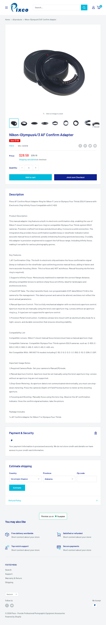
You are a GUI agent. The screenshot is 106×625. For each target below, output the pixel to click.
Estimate (17, 487)
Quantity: (13, 167)
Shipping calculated (27, 159)
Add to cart (30, 177)
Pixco (11, 146)
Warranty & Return (13, 578)
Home (7, 19)
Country (13, 473)
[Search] (84, 7)
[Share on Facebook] (80, 146)
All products (17, 19)
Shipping (9, 582)
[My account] (93, 7)
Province (47, 473)
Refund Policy (15, 500)
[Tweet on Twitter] (90, 146)
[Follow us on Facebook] (7, 605)
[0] (98, 7)
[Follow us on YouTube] (12, 605)
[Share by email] (95, 146)
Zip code (81, 473)
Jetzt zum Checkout (75, 177)
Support (9, 574)
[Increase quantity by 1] (35, 167)
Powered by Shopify (13, 617)
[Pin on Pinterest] (85, 146)
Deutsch (10, 594)
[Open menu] (6, 8)
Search (8, 569)
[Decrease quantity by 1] (22, 167)
